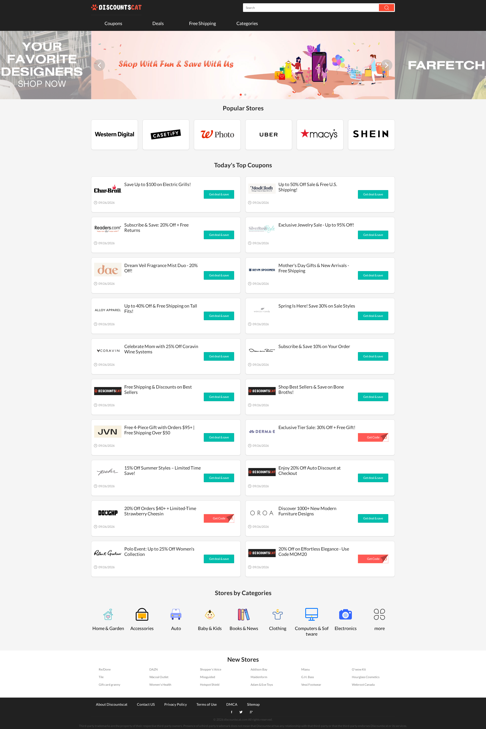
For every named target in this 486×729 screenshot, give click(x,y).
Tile (101, 677)
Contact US (146, 704)
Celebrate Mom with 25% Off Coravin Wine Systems (161, 348)
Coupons (113, 23)
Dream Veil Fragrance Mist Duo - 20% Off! (161, 267)
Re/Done (105, 669)
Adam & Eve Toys (262, 684)
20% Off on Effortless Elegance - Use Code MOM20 (313, 551)
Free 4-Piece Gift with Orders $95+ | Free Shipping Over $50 (159, 429)
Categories (247, 23)
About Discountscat (111, 704)
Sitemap (253, 704)
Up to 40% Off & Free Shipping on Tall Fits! (160, 308)
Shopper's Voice (210, 669)
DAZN (153, 669)
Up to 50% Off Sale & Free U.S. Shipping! (307, 186)
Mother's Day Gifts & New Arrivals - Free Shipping (313, 267)
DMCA (231, 704)
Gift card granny (109, 684)
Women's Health (160, 684)
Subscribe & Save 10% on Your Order (314, 346)
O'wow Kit (359, 669)
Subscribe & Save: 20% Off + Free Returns (156, 227)
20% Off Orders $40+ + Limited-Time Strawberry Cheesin (160, 510)
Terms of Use (206, 704)
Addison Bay (259, 669)
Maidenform (259, 677)
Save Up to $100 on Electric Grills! (157, 184)
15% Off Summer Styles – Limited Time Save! (162, 470)
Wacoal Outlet (158, 677)
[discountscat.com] (116, 7)
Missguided (207, 677)
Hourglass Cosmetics (365, 677)
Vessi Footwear (311, 684)
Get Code (373, 437)
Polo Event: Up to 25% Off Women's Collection (159, 551)
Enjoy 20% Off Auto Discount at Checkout (309, 470)
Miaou (305, 669)
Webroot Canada (363, 684)
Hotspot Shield (209, 684)
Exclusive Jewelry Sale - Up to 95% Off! (316, 225)
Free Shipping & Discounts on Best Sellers (158, 389)
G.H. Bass (307, 677)
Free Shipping (202, 23)
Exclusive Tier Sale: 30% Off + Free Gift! (316, 427)
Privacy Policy (175, 704)
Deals (158, 23)
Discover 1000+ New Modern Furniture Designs (307, 510)
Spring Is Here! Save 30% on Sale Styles (316, 306)
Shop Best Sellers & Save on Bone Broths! (311, 389)
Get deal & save (219, 194)
